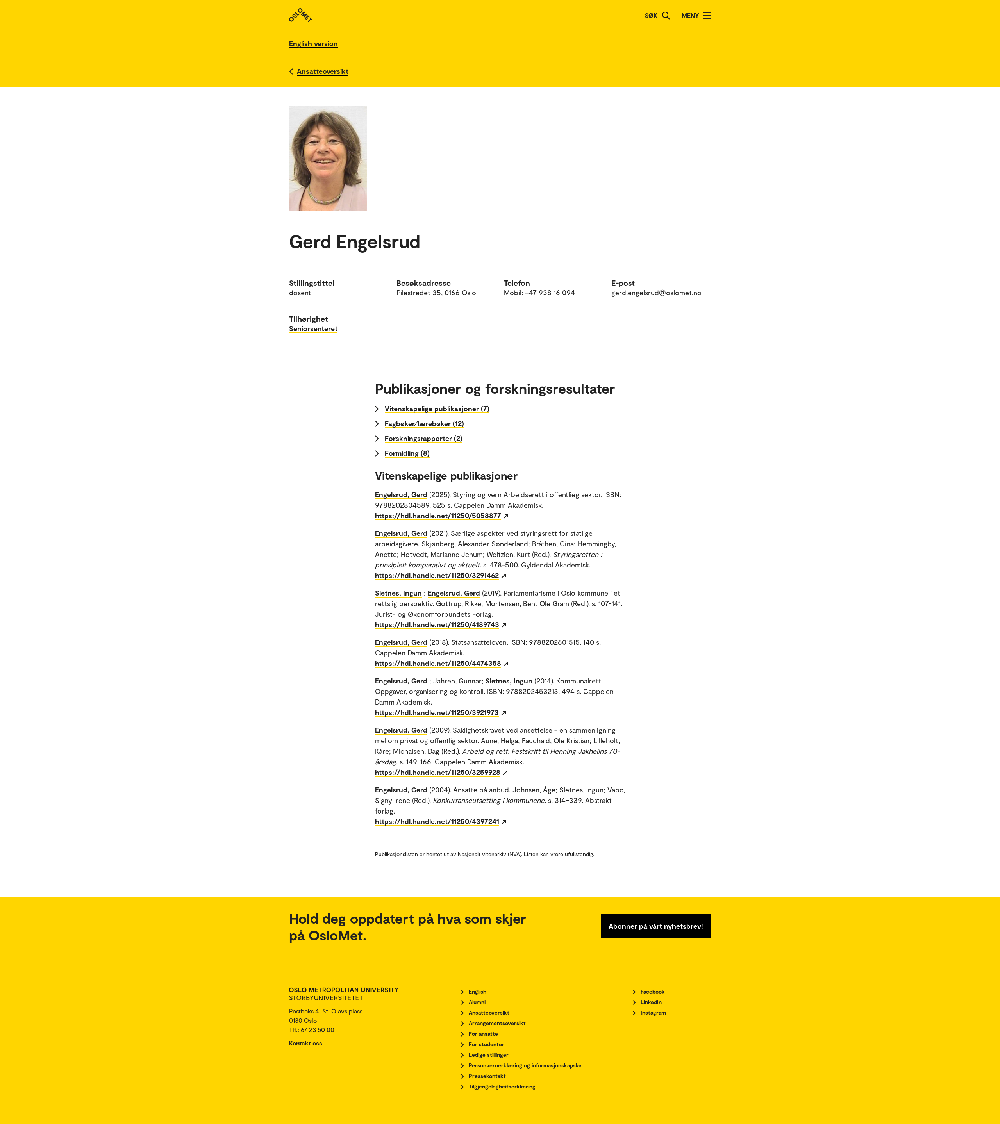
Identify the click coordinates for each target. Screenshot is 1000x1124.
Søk (651, 15)
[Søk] (666, 16)
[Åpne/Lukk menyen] (707, 15)
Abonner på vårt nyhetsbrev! (656, 926)
